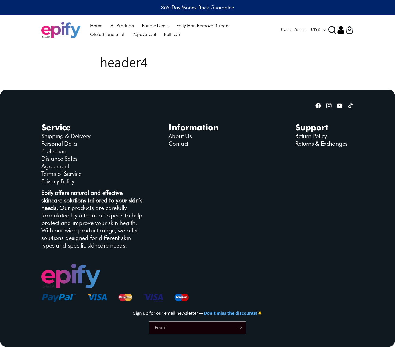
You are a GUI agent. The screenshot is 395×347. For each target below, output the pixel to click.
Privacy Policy (57, 181)
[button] (332, 30)
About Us (180, 136)
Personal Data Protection (59, 147)
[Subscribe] (240, 327)
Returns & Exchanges (321, 143)
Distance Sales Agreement (59, 162)
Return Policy (311, 136)
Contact (178, 143)
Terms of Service (61, 173)
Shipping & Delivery (66, 136)
